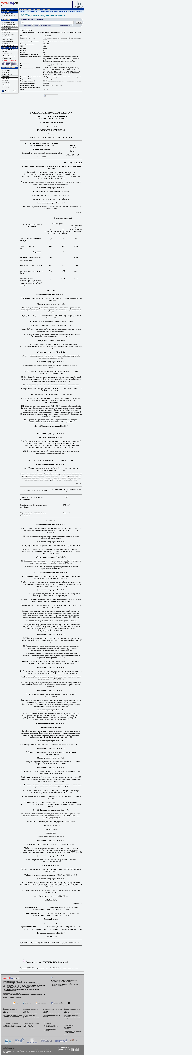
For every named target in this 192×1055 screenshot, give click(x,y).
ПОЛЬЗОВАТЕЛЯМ (8, 68)
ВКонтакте (28, 1003)
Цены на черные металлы (10, 1013)
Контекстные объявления (51, 1026)
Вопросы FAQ (7, 74)
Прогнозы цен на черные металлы (12, 1015)
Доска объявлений (9, 56)
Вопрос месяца (8, 41)
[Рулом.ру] (46, 1043)
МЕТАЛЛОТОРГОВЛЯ (9, 47)
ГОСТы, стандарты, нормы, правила (43, 15)
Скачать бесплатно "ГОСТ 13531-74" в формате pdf (46, 962)
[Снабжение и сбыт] (8, 1043)
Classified (46, 1030)
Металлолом (7, 28)
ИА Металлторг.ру (69, 1032)
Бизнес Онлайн (58, 1003)
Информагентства (9, 18)
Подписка (6, 72)
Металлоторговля (8, 49)
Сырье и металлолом (72, 1009)
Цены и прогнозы (8, 45)
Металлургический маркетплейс (12, 1026)
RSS (17, 1003)
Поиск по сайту (10, 91)
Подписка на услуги (64, 1049)
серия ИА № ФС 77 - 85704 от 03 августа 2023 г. (16, 987)
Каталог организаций (9, 1025)
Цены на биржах (8, 39)
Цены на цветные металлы (30, 1013)
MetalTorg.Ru (69, 1025)
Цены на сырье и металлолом (72, 1013)
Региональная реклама (50, 1029)
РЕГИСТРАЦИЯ (7, 9)
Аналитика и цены (33, 11)
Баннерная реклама (49, 1025)
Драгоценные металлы (10, 26)
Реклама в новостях (49, 1028)
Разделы (6, 76)
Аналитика (5, 1012)
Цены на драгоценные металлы (52, 1013)
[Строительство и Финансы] (74, 1043)
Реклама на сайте (63, 1051)
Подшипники (7, 58)
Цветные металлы (9, 24)
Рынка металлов (8, 13)
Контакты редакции (63, 1047)
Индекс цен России (9, 35)
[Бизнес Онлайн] (32, 1043)
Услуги (25, 1029)
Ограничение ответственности (72, 1031)
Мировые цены (8, 37)
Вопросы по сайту (69, 1030)
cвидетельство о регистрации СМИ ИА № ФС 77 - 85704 (34, 1050)
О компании (6, 85)
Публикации (7, 43)
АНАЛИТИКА (6, 20)
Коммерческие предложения (11, 1016)
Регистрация (7, 70)
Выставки (6, 80)
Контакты (6, 87)
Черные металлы (8, 22)
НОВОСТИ (5, 11)
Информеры (7, 78)
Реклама (6, 83)
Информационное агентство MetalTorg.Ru (14, 981)
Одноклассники (42, 1003)
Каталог (5, 52)
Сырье (5, 30)
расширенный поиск (66, 25)
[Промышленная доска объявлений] (19, 1043)
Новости (22, 11)
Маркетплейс (7, 54)
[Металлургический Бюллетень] (61, 1043)
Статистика (6, 33)
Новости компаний (9, 16)
